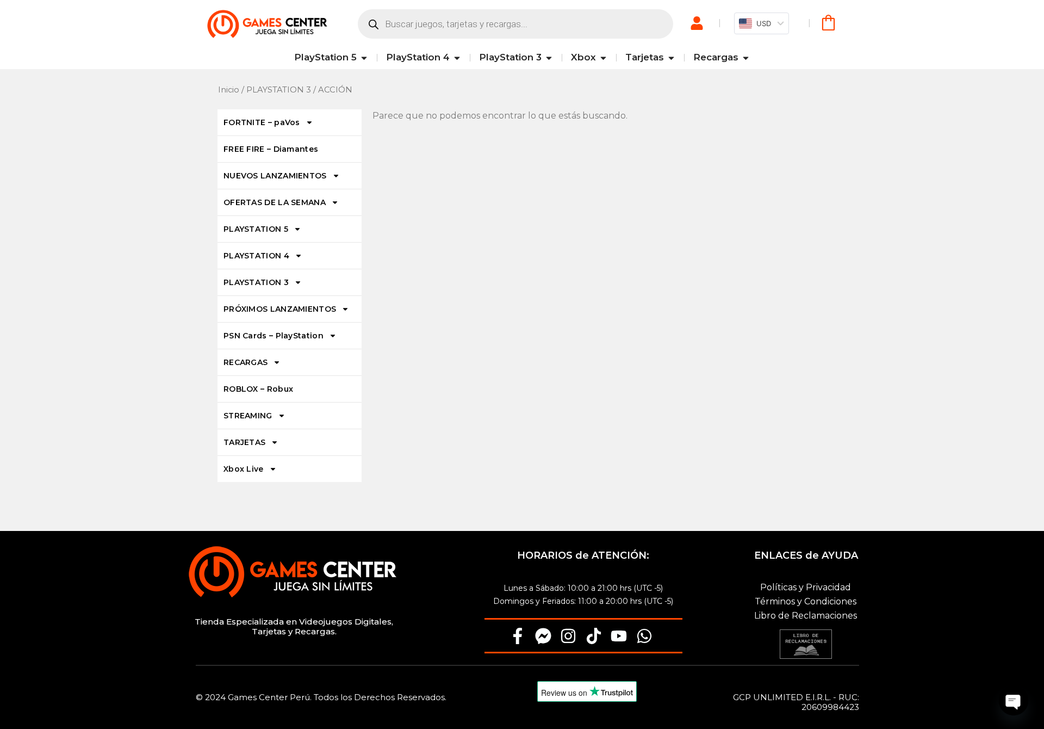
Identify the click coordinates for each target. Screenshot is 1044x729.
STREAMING (247, 416)
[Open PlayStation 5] (364, 58)
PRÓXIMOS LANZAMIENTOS (279, 309)
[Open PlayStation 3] (549, 58)
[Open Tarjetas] (671, 58)
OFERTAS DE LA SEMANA (274, 202)
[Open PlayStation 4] (457, 58)
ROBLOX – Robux (258, 389)
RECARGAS (245, 362)
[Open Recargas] (745, 58)
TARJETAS (244, 442)
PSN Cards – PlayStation (273, 336)
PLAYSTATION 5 (255, 229)
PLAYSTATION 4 (256, 256)
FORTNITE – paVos (261, 122)
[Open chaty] (1013, 700)
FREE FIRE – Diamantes (270, 149)
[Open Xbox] (603, 58)
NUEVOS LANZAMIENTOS (275, 176)
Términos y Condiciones (805, 601)
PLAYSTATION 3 (278, 90)
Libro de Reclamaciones (805, 615)
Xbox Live (243, 469)
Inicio (228, 90)
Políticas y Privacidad (805, 587)
